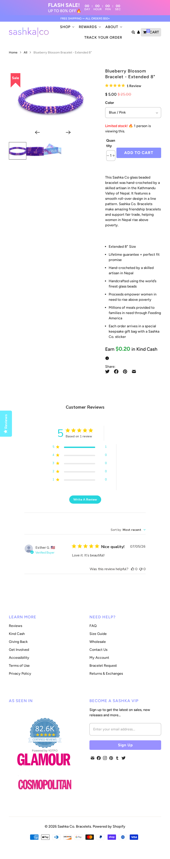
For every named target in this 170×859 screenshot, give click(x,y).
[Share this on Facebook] (116, 371)
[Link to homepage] (45, 785)
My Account (99, 657)
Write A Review (85, 499)
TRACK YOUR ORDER (103, 37)
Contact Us (98, 650)
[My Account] (138, 32)
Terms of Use (19, 665)
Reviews (15, 626)
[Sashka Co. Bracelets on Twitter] (123, 758)
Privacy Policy (20, 673)
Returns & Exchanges (106, 673)
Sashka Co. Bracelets (74, 826)
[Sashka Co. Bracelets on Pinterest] (111, 758)
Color (109, 103)
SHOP (65, 27)
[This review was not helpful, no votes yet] (140, 569)
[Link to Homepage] (43, 768)
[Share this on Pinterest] (125, 371)
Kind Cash (17, 634)
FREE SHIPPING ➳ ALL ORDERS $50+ (85, 18)
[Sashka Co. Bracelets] (29, 32)
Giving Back (18, 642)
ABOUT (111, 27)
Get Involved (19, 650)
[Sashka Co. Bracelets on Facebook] (99, 758)
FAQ (93, 626)
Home (13, 52)
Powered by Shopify (109, 826)
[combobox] (128, 530)
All (26, 52)
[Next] (66, 132)
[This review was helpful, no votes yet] (132, 569)
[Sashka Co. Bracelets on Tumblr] (117, 758)
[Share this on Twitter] (108, 371)
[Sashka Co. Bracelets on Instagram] (105, 758)
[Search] (133, 32)
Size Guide (98, 634)
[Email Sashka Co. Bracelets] (92, 758)
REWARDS (88, 27)
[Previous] (35, 132)
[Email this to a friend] (133, 371)
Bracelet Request (103, 665)
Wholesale (97, 642)
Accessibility (19, 657)
